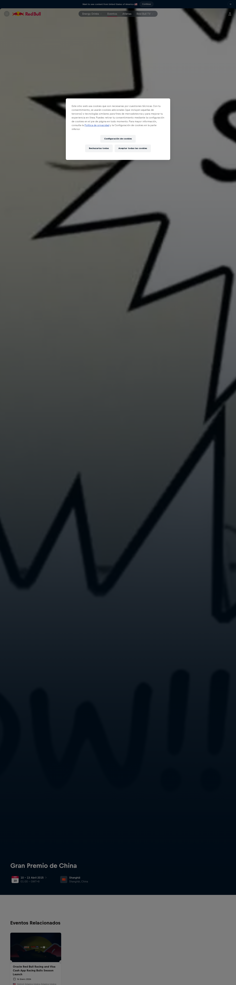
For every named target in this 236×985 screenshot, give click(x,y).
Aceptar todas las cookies (132, 148)
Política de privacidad (96, 125)
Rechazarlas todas (99, 148)
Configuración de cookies (118, 139)
